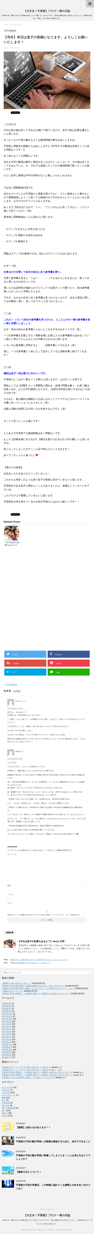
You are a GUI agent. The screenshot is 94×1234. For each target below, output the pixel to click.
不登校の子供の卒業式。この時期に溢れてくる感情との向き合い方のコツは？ (36, 994)
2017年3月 (6, 1037)
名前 (9, 885)
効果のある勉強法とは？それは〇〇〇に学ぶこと (30, 963)
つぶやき (6, 1093)
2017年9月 (6, 1021)
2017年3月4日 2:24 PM (15, 708)
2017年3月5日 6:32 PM (15, 759)
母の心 (5, 1113)
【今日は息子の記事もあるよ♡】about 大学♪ (42, 941)
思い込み (6, 1105)
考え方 (5, 1116)
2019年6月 (6, 1003)
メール (9, 894)
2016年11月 (7, 1047)
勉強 (4, 1098)
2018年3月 (6, 1006)
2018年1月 (6, 1011)
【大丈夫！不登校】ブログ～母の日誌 (47, 10)
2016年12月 (7, 1045)
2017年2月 (6, 1039)
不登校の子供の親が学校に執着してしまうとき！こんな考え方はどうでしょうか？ (38, 988)
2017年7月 (6, 1027)
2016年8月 (6, 1055)
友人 (4, 1100)
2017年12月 (7, 1014)
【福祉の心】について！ (12, 991)
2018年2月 (6, 1009)
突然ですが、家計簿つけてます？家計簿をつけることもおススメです (38, 960)
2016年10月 (7, 1050)
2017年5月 (6, 1032)
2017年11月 (7, 1016)
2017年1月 (6, 1042)
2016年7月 (6, 1057)
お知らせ (6, 1090)
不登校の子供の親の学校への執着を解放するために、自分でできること (33, 986)
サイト (9, 903)
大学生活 (6, 1103)
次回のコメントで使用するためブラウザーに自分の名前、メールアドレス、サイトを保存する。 (44, 915)
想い (4, 1110)
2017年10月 (7, 1019)
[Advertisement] (47, 575)
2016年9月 (6, 1052)
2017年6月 (6, 1029)
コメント (11, 854)
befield (17, 691)
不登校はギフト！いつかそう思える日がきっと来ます (25, 1067)
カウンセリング (9, 1095)
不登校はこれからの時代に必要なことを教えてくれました (27, 1077)
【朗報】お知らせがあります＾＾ (16, 983)
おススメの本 (8, 1087)
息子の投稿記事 (11, 685)
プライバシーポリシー (47, 1209)
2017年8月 (6, 1024)
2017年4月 (6, 1034)
